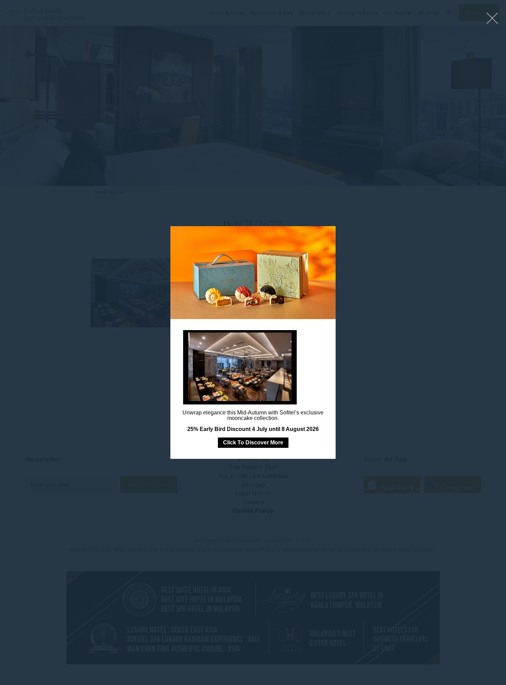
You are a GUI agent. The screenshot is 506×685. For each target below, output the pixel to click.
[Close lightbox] (492, 18)
